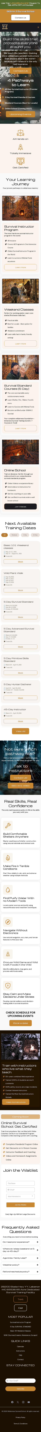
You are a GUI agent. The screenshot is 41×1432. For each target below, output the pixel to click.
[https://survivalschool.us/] (5, 27)
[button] (38, 27)
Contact (20, 1359)
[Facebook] (12, 1402)
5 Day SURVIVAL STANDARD (20, 1327)
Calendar (20, 1346)
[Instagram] (23, 1402)
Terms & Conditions (20, 1424)
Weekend (14, 535)
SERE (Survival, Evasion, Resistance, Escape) (20, 1335)
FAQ (20, 1355)
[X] (17, 1402)
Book (20, 561)
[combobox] (20, 1196)
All (4, 535)
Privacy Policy (20, 1417)
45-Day (35, 535)
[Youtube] (28, 1402)
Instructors (20, 1351)
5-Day (25, 535)
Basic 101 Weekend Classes (20, 1331)
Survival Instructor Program (20, 1322)
